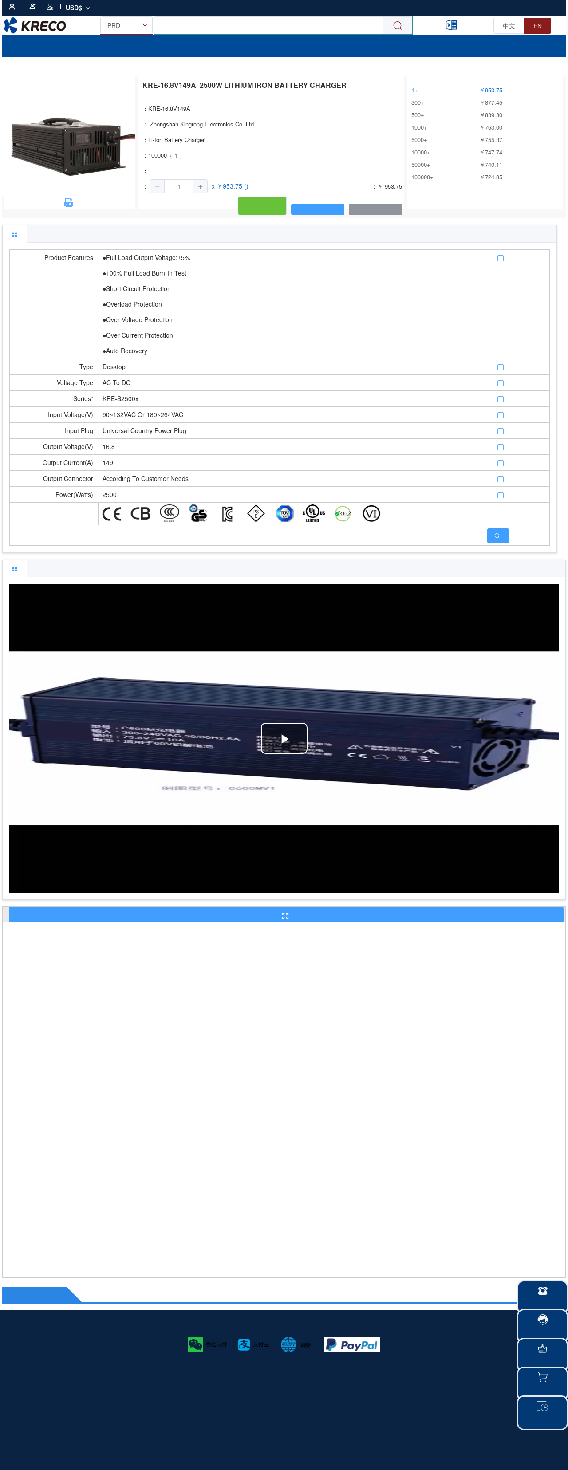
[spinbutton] (179, 186)
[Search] (397, 25)
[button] (157, 186)
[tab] (14, 234)
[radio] (509, 26)
